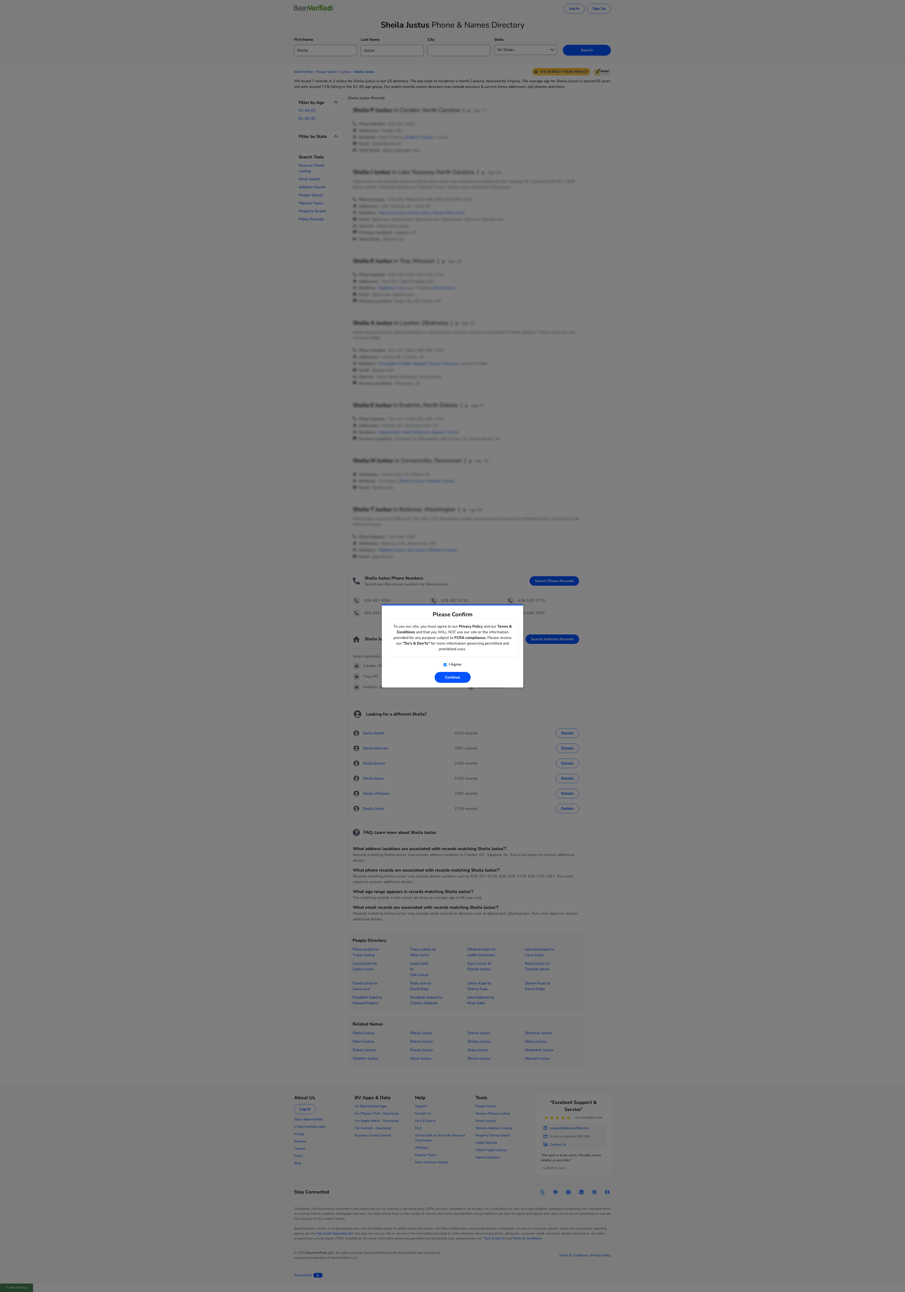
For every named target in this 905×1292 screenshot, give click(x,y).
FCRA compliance (469, 637)
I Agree (454, 664)
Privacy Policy (471, 626)
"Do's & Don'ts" (416, 643)
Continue (452, 677)
